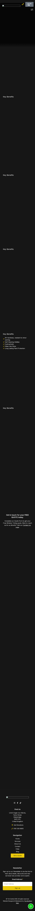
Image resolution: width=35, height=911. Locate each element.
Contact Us (27, 525)
